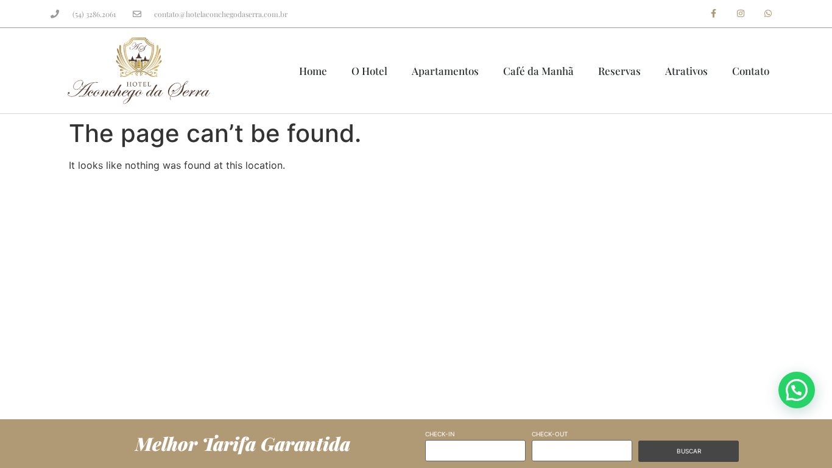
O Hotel (369, 70)
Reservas (619, 70)
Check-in (440, 434)
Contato (750, 70)
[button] (796, 390)
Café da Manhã (538, 70)
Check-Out (550, 434)
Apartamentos (445, 70)
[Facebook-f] (713, 13)
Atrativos (686, 70)
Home (313, 70)
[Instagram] (740, 13)
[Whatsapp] (767, 13)
